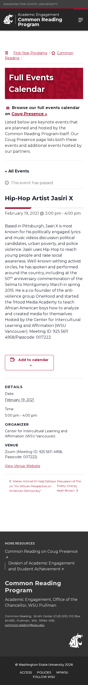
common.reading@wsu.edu (24, 625)
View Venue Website (22, 466)
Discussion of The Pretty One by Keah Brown (69, 485)
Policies (44, 672)
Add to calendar (33, 360)
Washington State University (30, 4)
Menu (80, 19)
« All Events (17, 171)
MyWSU (62, 672)
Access (26, 672)
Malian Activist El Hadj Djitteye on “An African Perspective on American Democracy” (32, 486)
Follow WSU (44, 677)
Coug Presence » (29, 113)
